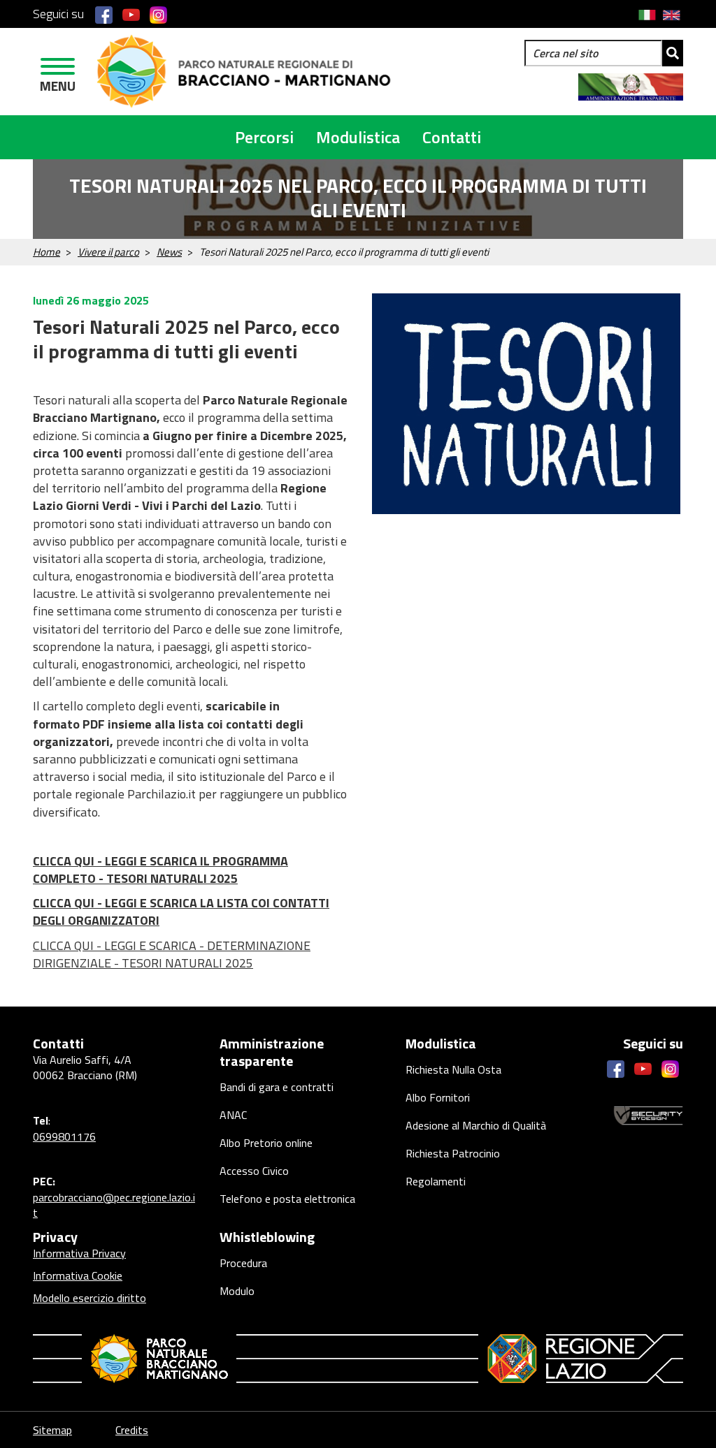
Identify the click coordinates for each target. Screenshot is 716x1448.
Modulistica (358, 136)
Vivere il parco (108, 252)
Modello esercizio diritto (89, 1297)
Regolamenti (436, 1181)
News (169, 252)
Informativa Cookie (77, 1275)
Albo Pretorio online (266, 1142)
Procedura (243, 1263)
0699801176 (64, 1136)
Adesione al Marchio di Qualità (476, 1125)
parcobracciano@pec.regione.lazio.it (114, 1205)
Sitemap (52, 1430)
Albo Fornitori (438, 1097)
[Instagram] (158, 14)
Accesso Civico (254, 1170)
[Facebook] (104, 14)
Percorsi (264, 136)
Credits (131, 1430)
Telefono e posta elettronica (287, 1198)
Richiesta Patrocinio (453, 1153)
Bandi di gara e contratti (277, 1086)
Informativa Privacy (79, 1253)
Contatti (451, 136)
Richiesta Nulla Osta (453, 1069)
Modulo (237, 1290)
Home (46, 252)
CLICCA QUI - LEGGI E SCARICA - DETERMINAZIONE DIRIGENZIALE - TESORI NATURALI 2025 (171, 954)
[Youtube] (131, 14)
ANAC (233, 1114)
